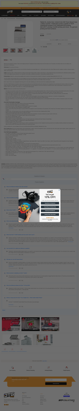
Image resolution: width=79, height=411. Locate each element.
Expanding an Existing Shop (50, 206)
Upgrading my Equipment (50, 203)
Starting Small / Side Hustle (50, 214)
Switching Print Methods (50, 210)
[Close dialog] (59, 190)
